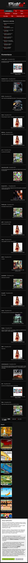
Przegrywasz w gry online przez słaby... (8, 31)
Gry (16, 11)
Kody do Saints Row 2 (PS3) (18, 323)
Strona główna (9, 11)
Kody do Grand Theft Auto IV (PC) (18, 127)
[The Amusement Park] (6, 484)
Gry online (6, 16)
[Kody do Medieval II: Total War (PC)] (17, 198)
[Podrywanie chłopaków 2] (6, 510)
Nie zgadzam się (19, 559)
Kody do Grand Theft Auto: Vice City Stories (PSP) (18, 74)
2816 (3, 419)
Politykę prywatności (14, 539)
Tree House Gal (6, 437)
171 (18, 419)
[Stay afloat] (6, 496)
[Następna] (4, 419)
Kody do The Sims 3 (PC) (18, 162)
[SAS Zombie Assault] (17, 90)
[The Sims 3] (17, 180)
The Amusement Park (6, 485)
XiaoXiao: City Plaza (6, 461)
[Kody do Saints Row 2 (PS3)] (17, 322)
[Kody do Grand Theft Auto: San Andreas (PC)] (17, 268)
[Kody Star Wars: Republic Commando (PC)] (17, 108)
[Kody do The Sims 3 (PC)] (17, 161)
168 (13, 419)
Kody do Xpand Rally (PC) (17, 379)
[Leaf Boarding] (6, 472)
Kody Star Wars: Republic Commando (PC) (18, 110)
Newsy (21, 11)
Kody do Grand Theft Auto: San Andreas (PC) (18, 270)
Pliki (12, 16)
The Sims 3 (18, 181)
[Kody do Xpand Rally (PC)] (17, 378)
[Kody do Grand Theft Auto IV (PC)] (17, 126)
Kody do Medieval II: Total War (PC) (18, 200)
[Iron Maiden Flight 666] (6, 448)
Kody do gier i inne (20, 16)
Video (22, 13)
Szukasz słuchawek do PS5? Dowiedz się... (8, 34)
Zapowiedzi (7, 13)
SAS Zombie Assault (18, 91)
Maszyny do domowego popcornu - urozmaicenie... (9, 41)
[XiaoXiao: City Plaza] (6, 460)
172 (20, 419)
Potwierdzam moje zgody (8, 559)
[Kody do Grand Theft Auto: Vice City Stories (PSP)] (17, 72)
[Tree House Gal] (6, 435)
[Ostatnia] (5, 419)
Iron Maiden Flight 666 (6, 449)
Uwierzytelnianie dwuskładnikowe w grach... (9, 27)
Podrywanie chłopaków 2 (6, 511)
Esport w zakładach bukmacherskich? (7, 48)
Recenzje (15, 13)
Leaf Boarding (6, 473)
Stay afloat (6, 497)
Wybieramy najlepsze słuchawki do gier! (8, 44)
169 (15, 419)
